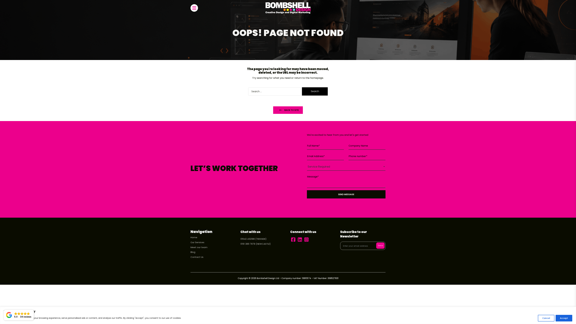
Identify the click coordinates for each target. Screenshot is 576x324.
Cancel (546, 318)
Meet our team (198, 247)
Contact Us (196, 257)
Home (193, 237)
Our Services (197, 242)
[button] (19, 315)
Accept (564, 318)
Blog (192, 252)
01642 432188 (247, 238)
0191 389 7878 (247, 243)
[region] (288, 315)
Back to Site (291, 110)
